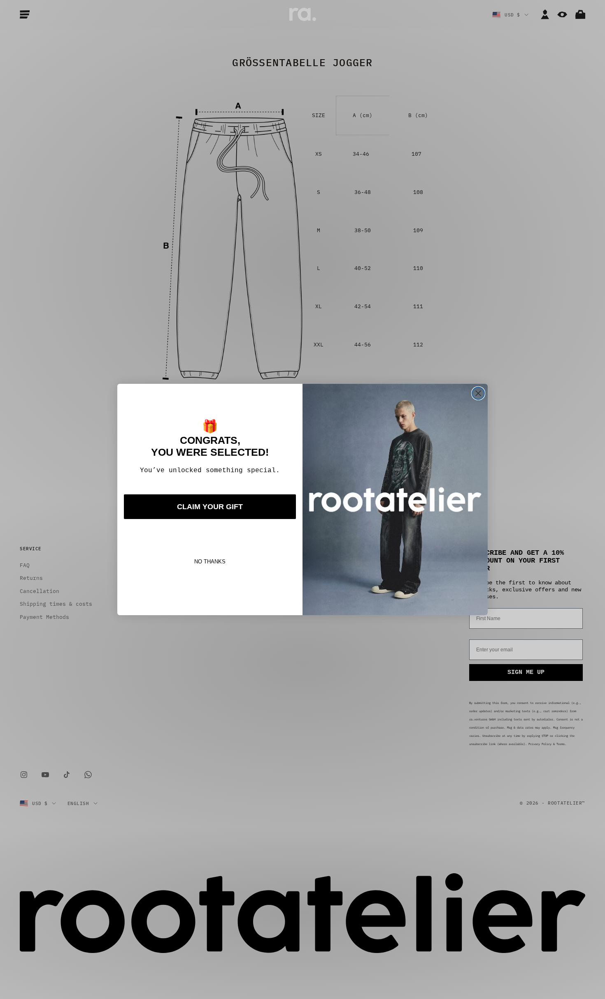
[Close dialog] (478, 393)
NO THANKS (210, 561)
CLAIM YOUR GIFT (210, 507)
